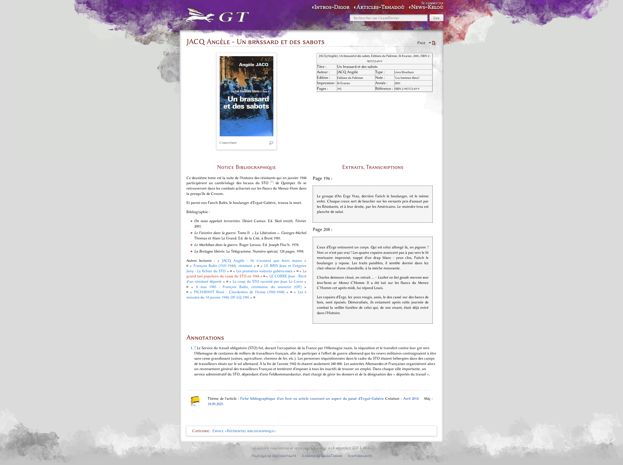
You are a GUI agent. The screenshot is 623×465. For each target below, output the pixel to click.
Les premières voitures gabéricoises (264, 271)
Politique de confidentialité (273, 455)
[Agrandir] (271, 142)
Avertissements (360, 455)
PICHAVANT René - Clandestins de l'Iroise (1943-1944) (239, 292)
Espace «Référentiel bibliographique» (244, 431)
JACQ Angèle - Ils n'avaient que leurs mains (262, 260)
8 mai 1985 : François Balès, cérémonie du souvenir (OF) (249, 287)
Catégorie (200, 431)
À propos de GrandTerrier (322, 455)
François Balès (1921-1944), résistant (222, 266)
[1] (272, 181)
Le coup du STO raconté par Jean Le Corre (268, 281)
